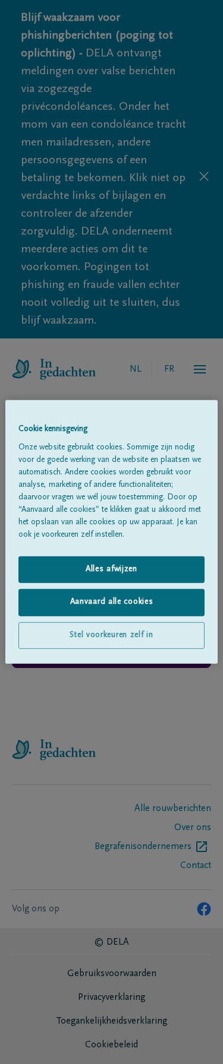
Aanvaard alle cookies (111, 602)
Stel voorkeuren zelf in (111, 635)
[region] (111, 532)
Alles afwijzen (111, 569)
